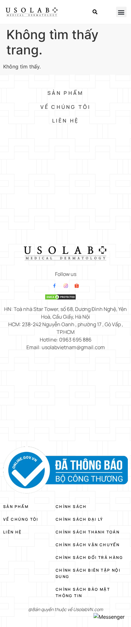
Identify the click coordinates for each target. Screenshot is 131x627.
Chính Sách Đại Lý (79, 519)
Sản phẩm (16, 506)
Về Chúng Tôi (20, 519)
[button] (95, 12)
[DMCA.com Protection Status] (60, 298)
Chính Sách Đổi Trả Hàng (89, 557)
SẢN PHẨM (65, 92)
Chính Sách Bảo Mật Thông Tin (83, 592)
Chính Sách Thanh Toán (88, 532)
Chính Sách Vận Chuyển (88, 544)
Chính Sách (71, 506)
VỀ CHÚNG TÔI (65, 106)
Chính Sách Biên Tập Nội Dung (88, 573)
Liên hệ (12, 532)
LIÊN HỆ (65, 120)
